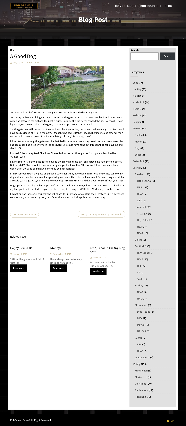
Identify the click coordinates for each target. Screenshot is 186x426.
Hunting (137, 89)
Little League (144, 180)
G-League (142, 213)
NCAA (140, 194)
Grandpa (56, 248)
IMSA (140, 318)
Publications (141, 390)
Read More (18, 268)
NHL (139, 298)
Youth (140, 279)
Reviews (137, 128)
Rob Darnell (34, 62)
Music (136, 108)
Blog (168, 6)
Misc (12, 50)
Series (138, 154)
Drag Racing (143, 311)
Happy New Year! (21, 248)
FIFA (139, 344)
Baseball (139, 174)
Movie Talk (138, 102)
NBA (139, 226)
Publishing (140, 396)
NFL (139, 266)
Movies (139, 141)
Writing (137, 364)
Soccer (138, 337)
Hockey (139, 285)
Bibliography (150, 6)
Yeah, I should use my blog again (107, 249)
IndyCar (141, 324)
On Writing (140, 383)
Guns (135, 82)
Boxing (138, 239)
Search (134, 50)
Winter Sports (142, 357)
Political (137, 115)
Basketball (140, 207)
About (132, 6)
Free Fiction (141, 370)
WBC (139, 200)
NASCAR (141, 331)
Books (138, 135)
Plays (138, 148)
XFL (139, 272)
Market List (141, 377)
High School (143, 220)
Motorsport (141, 305)
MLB (139, 187)
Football (139, 246)
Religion (137, 122)
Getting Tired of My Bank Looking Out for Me (100, 214)
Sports (136, 167)
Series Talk (138, 161)
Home (119, 6)
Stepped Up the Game (26, 214)
